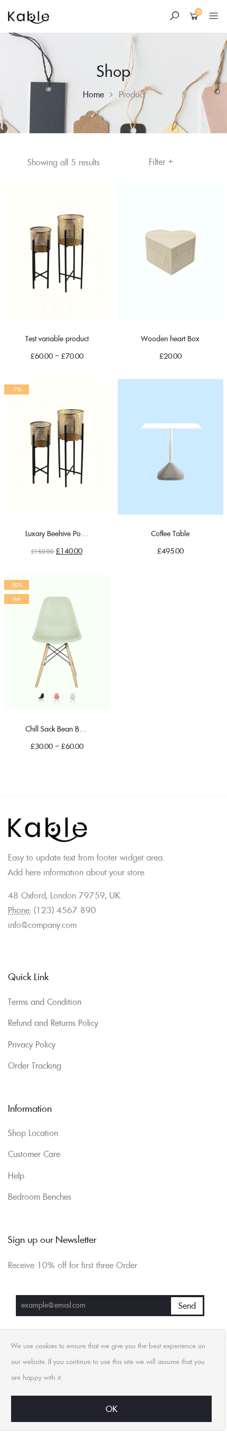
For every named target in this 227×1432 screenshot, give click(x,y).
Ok (111, 1409)
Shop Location (33, 1133)
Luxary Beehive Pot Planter (65, 533)
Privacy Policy (31, 1044)
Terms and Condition (44, 1001)
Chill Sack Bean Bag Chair (65, 729)
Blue (65, 308)
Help (16, 1175)
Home (93, 94)
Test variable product (57, 338)
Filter (161, 161)
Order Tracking (34, 1065)
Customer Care (34, 1154)
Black (49, 308)
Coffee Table (170, 533)
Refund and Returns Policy (53, 1023)
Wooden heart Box (170, 338)
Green (73, 698)
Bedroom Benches (39, 1196)
